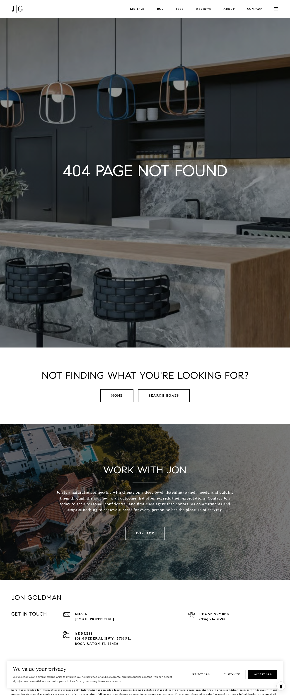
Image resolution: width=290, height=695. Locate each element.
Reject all (201, 674)
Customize (232, 674)
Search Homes (164, 395)
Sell (180, 8)
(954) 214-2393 (212, 619)
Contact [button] (145, 533)
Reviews (203, 8)
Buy (160, 8)
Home (117, 395)
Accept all (263, 674)
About (229, 8)
